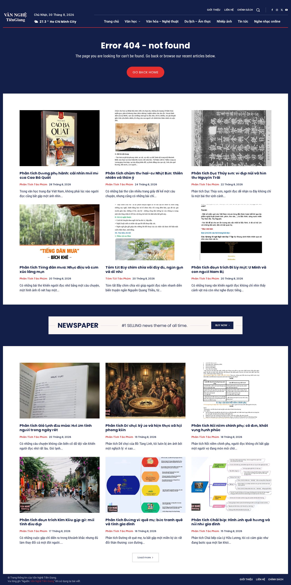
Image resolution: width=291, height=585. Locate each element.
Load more (144, 557)
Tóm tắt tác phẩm (118, 278)
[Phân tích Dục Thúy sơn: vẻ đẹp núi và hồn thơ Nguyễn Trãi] (231, 138)
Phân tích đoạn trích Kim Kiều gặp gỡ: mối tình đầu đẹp (57, 522)
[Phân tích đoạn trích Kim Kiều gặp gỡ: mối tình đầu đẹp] (60, 485)
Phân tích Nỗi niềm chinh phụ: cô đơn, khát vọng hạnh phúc (229, 427)
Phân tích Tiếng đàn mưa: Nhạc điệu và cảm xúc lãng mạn (59, 269)
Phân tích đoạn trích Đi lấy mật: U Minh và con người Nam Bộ (228, 269)
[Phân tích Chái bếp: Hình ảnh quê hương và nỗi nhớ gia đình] (231, 485)
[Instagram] (277, 10)
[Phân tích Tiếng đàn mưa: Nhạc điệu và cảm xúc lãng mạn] (60, 232)
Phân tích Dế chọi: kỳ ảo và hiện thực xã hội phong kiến (144, 427)
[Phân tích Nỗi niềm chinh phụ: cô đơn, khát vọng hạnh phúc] (231, 391)
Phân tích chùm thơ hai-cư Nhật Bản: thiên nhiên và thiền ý (144, 175)
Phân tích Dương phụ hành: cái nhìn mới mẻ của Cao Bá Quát (59, 175)
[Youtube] (286, 10)
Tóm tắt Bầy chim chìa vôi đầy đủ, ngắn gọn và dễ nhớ (144, 269)
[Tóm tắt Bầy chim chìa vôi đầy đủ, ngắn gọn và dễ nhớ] (145, 232)
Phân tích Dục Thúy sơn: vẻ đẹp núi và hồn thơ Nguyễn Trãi (228, 175)
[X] (281, 10)
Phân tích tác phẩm (33, 184)
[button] (258, 10)
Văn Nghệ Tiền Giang (42, 581)
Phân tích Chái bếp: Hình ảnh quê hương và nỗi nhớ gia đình (230, 522)
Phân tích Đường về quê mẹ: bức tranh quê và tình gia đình (144, 522)
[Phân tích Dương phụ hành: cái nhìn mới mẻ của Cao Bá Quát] (60, 138)
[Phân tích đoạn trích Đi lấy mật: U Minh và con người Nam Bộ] (231, 232)
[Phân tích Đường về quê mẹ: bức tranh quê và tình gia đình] (145, 485)
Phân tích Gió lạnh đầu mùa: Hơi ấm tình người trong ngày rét (56, 427)
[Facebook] (272, 10)
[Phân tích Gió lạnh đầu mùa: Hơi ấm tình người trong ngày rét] (60, 391)
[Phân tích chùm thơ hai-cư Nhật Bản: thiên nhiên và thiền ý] (145, 138)
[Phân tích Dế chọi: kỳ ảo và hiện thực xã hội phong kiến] (145, 391)
